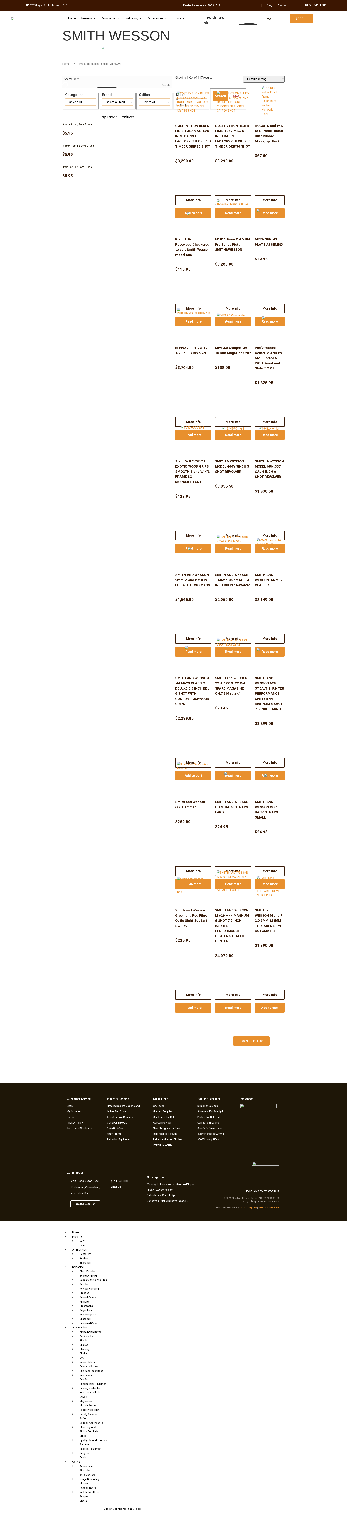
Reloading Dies (88, 1314)
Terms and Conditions (267, 1201)
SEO (260, 1207)
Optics (177, 18)
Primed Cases (88, 1297)
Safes (83, 1418)
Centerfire (85, 1254)
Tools (83, 1457)
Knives (83, 1396)
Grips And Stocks (89, 1366)
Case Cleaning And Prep (93, 1280)
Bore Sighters (87, 1474)
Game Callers (87, 1362)
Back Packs (86, 1336)
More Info (193, 995)
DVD (82, 1357)
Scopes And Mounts (91, 1422)
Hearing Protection (90, 1388)
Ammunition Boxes (91, 1331)
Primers (84, 1301)
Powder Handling (89, 1288)
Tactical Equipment (91, 1448)
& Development (271, 1207)
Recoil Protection (90, 1409)
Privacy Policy (248, 1201)
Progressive (86, 1305)
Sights (83, 1500)
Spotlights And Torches (93, 1440)
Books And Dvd (88, 1275)
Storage (84, 1444)
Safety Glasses (88, 1414)
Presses (84, 1292)
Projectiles (86, 1310)
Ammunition (108, 18)
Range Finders (88, 1487)
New (82, 1241)
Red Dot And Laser (90, 1492)
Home (72, 18)
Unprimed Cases (89, 1323)
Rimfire (84, 1258)
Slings (83, 1435)
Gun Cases (86, 1375)
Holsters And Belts (90, 1392)
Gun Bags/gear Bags (91, 1370)
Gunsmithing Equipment (94, 1383)
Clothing (84, 1353)
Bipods (83, 1340)
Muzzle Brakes (88, 1405)
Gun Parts (85, 1379)
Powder (84, 1284)
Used (82, 1245)
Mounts (84, 1483)
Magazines (86, 1401)
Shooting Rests (89, 1427)
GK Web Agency (248, 1207)
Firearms (86, 18)
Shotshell (85, 1262)
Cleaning (84, 1349)
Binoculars (86, 1470)
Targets (84, 1453)
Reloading (132, 18)
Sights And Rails (89, 1431)
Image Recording (89, 1479)
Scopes (84, 1496)
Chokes (84, 1344)
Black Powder (87, 1271)
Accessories (155, 18)
